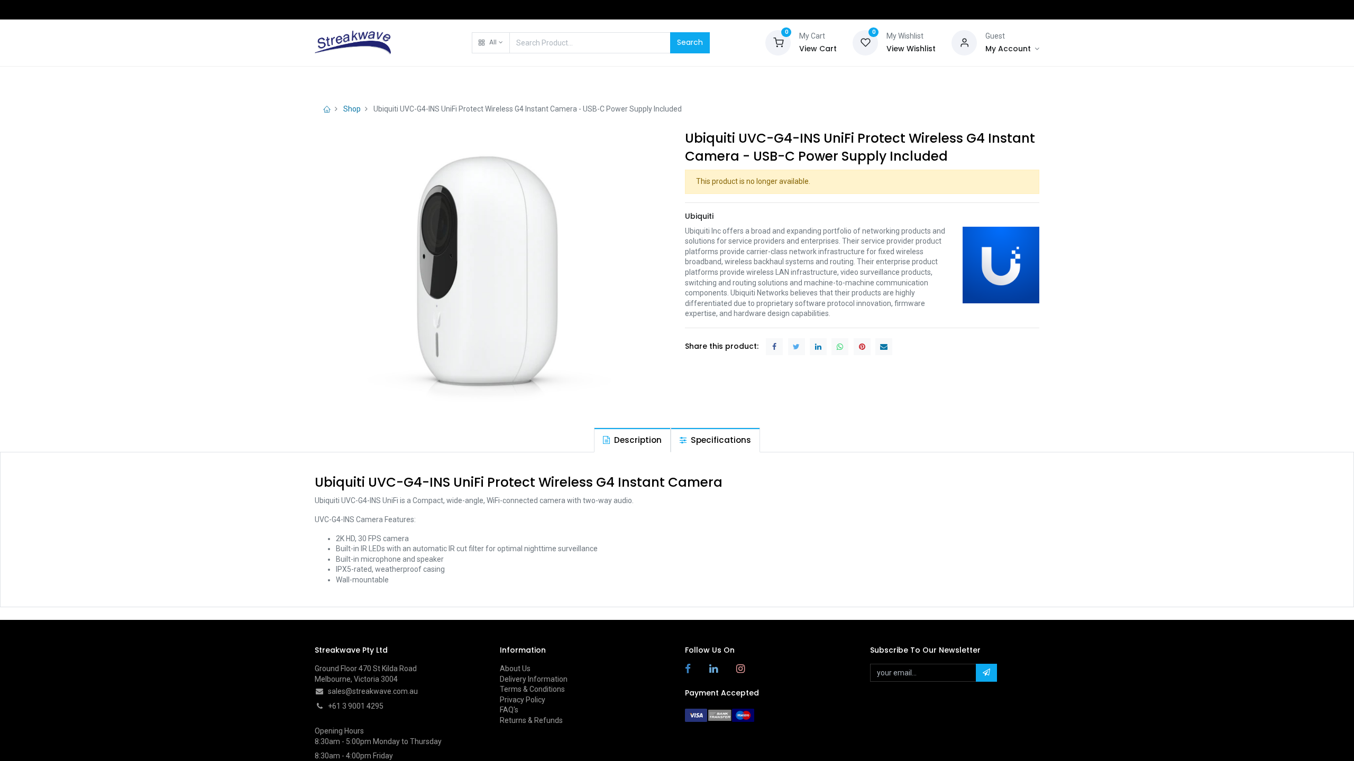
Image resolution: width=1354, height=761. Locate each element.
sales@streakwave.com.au (373, 691)
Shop (352, 109)
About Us (515, 668)
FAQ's (509, 710)
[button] (490, 42)
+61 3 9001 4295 (355, 706)
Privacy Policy (522, 699)
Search (690, 42)
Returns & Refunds (531, 720)
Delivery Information (534, 679)
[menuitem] (341, 80)
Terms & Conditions (532, 689)
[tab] (632, 440)
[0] (778, 42)
